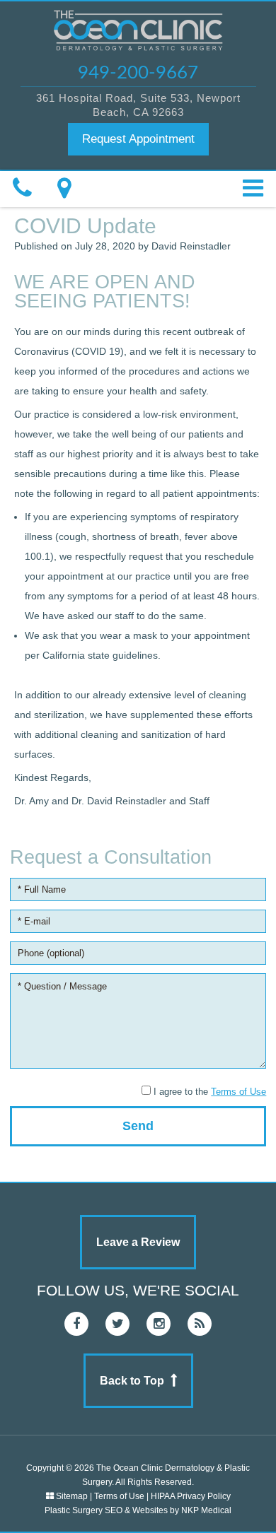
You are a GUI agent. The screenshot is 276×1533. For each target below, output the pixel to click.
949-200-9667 (138, 73)
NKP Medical (206, 1510)
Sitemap (72, 1496)
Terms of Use (238, 1091)
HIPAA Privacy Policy (191, 1496)
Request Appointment (138, 139)
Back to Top (132, 1381)
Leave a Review (138, 1242)
